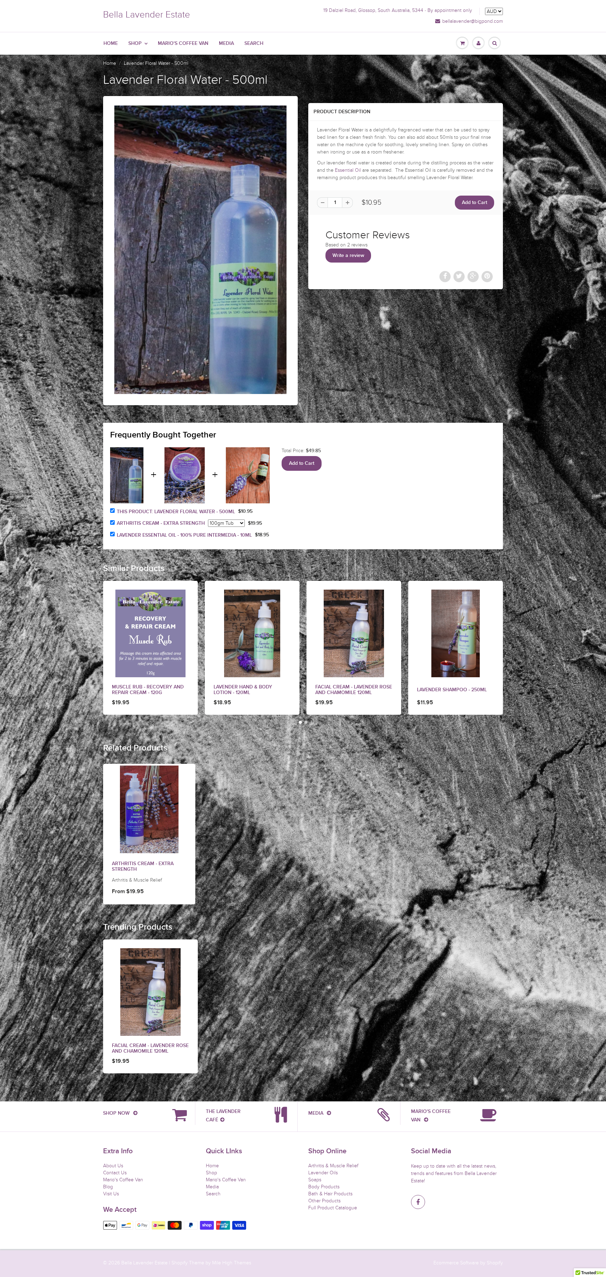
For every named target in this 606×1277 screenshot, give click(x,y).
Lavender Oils (323, 1173)
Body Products (323, 1187)
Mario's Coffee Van (183, 43)
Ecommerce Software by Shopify (468, 1263)
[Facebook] (418, 1202)
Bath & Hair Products (330, 1194)
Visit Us (111, 1194)
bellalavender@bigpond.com (472, 21)
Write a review (348, 255)
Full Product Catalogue (332, 1208)
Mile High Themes (231, 1263)
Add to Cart (301, 463)
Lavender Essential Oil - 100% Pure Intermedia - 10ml (184, 535)
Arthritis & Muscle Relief (333, 1166)
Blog (108, 1187)
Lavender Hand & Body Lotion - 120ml (243, 690)
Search (253, 43)
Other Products (324, 1201)
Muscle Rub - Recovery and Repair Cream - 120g (148, 690)
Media (226, 43)
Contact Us (115, 1173)
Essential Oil (348, 170)
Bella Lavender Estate (146, 14)
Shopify (179, 1263)
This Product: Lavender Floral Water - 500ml (176, 511)
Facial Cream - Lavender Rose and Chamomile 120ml (353, 690)
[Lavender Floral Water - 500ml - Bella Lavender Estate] (200, 249)
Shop (135, 43)
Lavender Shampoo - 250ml (452, 689)
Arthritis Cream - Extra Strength (161, 523)
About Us (113, 1166)
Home (110, 43)
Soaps (314, 1180)
